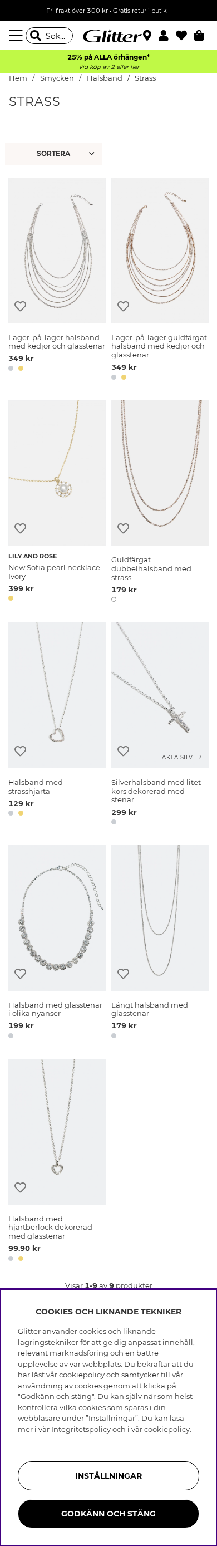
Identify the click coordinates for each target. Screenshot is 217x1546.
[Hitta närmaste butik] (148, 36)
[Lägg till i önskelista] (20, 306)
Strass (145, 78)
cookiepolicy (167, 1429)
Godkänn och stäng (108, 1514)
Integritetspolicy (81, 1429)
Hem (18, 78)
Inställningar (108, 1476)
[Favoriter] (185, 35)
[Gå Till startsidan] (108, 35)
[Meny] (17, 35)
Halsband (104, 78)
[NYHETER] (55, 154)
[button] (167, 35)
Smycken (57, 78)
